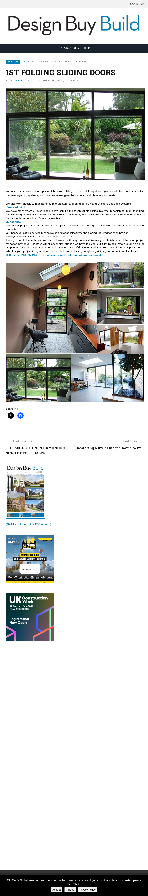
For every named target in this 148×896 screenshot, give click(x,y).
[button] (51, 307)
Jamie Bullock (19, 80)
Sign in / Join (137, 3)
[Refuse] (143, 886)
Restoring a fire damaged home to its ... (111, 448)
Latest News (13, 61)
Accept (56, 889)
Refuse (70, 889)
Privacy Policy (87, 889)
